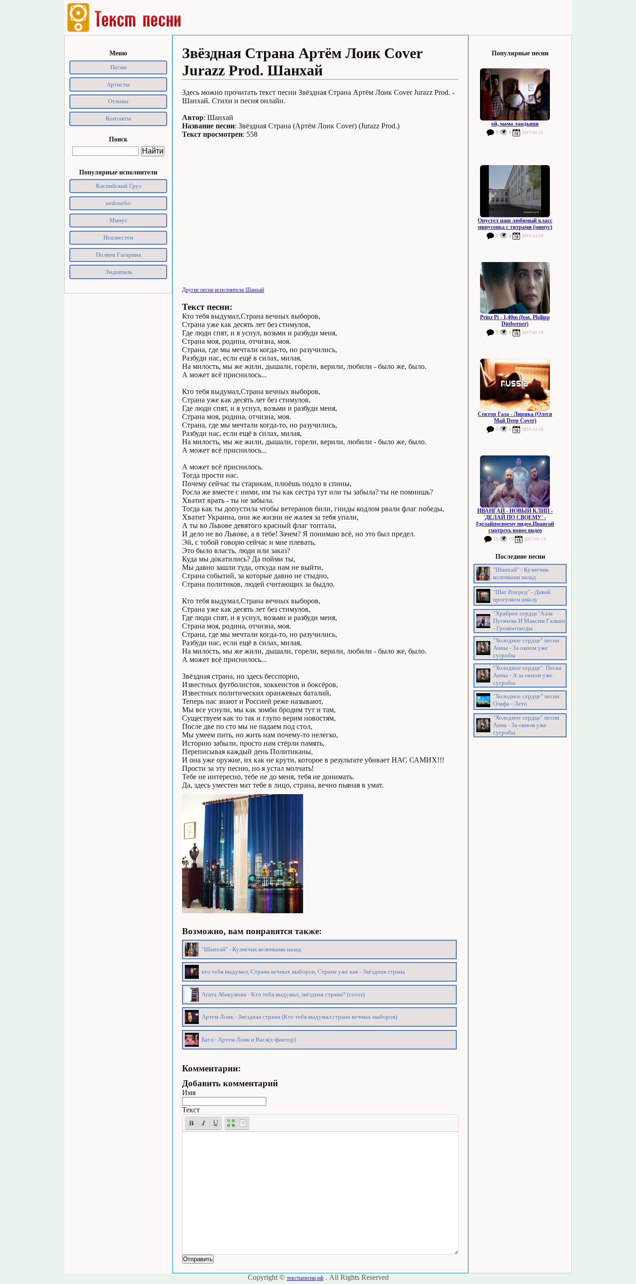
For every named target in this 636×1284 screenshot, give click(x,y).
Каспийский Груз (118, 185)
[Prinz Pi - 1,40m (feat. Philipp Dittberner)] (515, 288)
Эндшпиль (118, 271)
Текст (191, 1110)
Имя (189, 1093)
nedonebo (118, 203)
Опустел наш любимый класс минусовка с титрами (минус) (515, 223)
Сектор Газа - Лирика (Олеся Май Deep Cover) (515, 417)
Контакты (118, 118)
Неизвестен (118, 237)
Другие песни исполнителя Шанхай (223, 290)
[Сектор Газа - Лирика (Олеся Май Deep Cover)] (515, 385)
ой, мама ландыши (515, 123)
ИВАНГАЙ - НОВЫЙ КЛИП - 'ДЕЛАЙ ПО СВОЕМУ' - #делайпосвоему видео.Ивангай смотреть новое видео (515, 521)
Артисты (118, 84)
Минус (118, 220)
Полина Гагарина (118, 254)
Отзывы (118, 101)
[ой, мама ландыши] (515, 94)
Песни (118, 67)
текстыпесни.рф (305, 1278)
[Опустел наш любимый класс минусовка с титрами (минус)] (515, 191)
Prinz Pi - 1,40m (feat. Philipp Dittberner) (515, 320)
